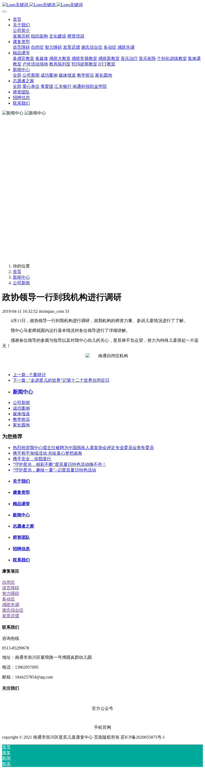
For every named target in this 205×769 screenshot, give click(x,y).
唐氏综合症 (12, 610)
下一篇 (61, 380)
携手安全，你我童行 (32, 459)
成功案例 (21, 408)
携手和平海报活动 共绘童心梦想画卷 (47, 453)
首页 (17, 19)
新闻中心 (21, 277)
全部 (17, 75)
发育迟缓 (10, 616)
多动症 (8, 599)
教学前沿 (21, 419)
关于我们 (21, 481)
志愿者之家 (23, 526)
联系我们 (21, 560)
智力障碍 (10, 593)
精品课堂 (21, 503)
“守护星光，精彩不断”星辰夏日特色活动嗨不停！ (59, 464)
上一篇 (29, 374)
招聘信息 (21, 548)
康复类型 (21, 492)
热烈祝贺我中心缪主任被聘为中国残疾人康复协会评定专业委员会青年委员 (83, 447)
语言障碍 (10, 588)
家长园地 (21, 425)
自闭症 (8, 582)
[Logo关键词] (102, 5)
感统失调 (10, 604)
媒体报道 (21, 414)
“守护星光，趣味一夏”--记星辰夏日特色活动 (54, 470)
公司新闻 (21, 283)
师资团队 (21, 537)
